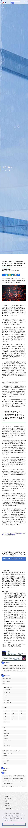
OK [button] (14, 824)
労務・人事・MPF (8, 687)
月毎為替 (5, 707)
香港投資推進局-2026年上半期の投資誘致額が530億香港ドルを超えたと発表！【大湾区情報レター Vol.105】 (15, 665)
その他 (4, 763)
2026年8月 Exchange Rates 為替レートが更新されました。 (15, 786)
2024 (21, 711)
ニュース (9, 7)
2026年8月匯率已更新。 (8, 783)
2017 (5, 719)
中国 (4, 727)
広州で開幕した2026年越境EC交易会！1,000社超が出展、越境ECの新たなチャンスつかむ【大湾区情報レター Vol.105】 (15, 668)
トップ (2, 7)
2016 (13, 719)
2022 (13, 713)
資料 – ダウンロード (7, 678)
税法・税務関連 (7, 702)
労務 (5, 730)
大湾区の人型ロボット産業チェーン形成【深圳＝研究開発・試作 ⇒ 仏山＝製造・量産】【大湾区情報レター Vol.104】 (15, 670)
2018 (21, 716)
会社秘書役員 (7, 689)
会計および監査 (7, 692)
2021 (21, 713)
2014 (5, 722)
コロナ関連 (6, 700)
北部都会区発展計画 (7, 753)
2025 (13, 711)
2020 (5, 716)
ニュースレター (6, 758)
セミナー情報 (6, 760)
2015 (21, 719)
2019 (13, 716)
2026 (5, 711)
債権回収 (6, 735)
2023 (5, 713)
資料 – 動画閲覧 (6, 681)
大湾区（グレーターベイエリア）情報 (10, 270)
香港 (4, 683)
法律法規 (6, 695)
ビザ (5, 697)
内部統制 (5, 755)
